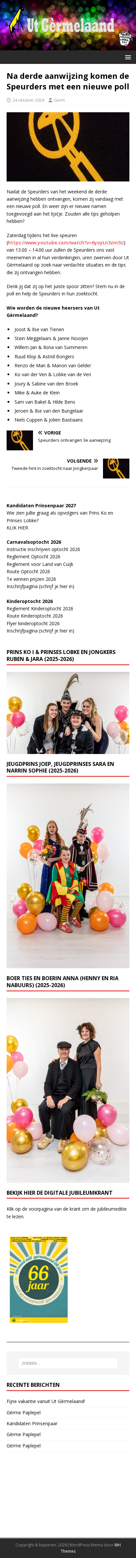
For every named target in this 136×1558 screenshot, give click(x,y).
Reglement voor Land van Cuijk (40, 564)
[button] (126, 57)
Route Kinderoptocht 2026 (35, 616)
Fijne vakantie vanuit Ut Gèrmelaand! (46, 1401)
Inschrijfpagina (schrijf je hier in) (40, 586)
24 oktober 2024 (28, 100)
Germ (59, 100)
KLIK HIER (17, 528)
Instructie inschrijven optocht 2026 (43, 549)
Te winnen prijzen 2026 (31, 579)
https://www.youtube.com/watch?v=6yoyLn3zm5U (66, 242)
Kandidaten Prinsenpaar (32, 1423)
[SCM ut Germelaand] (68, 46)
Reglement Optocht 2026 (33, 556)
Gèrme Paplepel (24, 1412)
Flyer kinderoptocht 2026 (33, 623)
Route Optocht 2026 (28, 571)
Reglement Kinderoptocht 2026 (40, 608)
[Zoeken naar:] (68, 1363)
